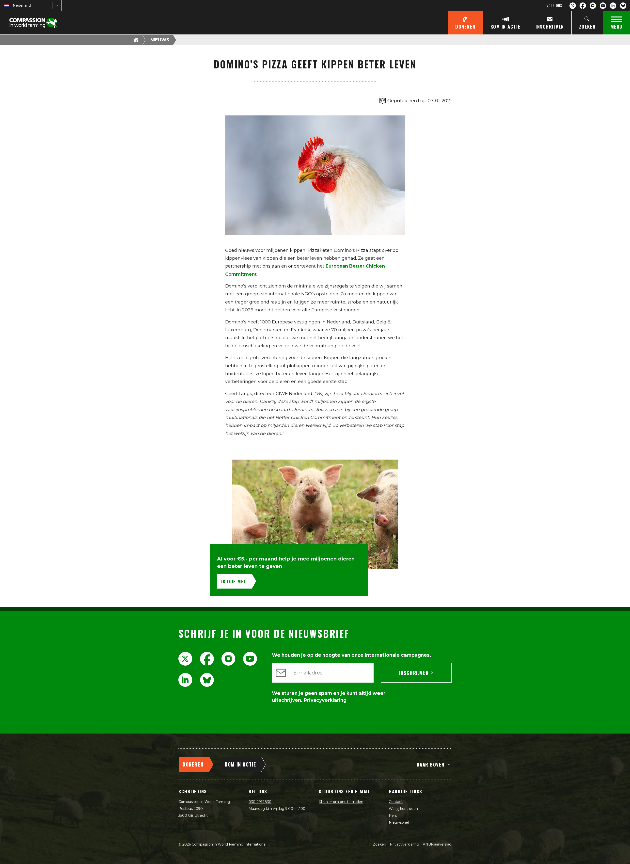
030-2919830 (260, 802)
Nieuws (159, 40)
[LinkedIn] (613, 5)
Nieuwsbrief (399, 822)
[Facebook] (583, 5)
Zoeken (379, 844)
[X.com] (572, 5)
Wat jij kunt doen (403, 808)
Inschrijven (414, 672)
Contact (396, 802)
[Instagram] (593, 5)
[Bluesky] (623, 5)
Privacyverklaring (404, 844)
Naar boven (430, 764)
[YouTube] (603, 5)
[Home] (136, 40)
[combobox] (13, 5)
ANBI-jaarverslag (437, 844)
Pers (393, 815)
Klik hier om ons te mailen (341, 802)
